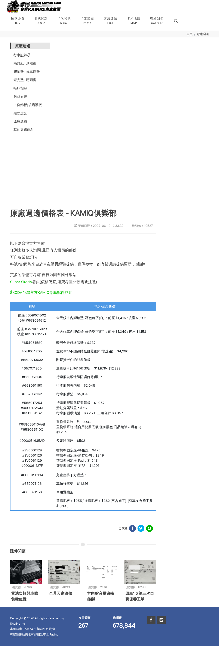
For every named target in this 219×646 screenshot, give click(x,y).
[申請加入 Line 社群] (161, 620)
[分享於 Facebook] (132, 528)
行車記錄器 (22, 55)
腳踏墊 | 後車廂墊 (26, 72)
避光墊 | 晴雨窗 (24, 80)
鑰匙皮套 (20, 113)
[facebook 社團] (151, 620)
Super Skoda (21, 281)
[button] (175, 21)
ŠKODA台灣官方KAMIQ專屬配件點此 (41, 292)
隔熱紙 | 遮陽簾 (24, 63)
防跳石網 (20, 97)
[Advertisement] (109, 176)
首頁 (189, 34)
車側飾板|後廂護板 (27, 105)
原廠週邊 (203, 34)
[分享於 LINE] (149, 528)
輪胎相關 (20, 88)
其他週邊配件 (23, 130)
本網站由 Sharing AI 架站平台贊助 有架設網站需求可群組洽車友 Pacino (34, 631)
